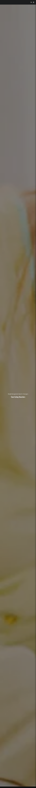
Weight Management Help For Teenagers (18, 394)
